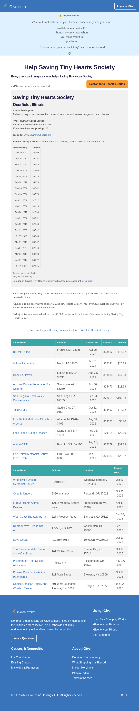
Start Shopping (102, 634)
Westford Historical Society (95, 330)
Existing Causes (21, 662)
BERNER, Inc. (21, 351)
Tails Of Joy (20, 409)
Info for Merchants (83, 667)
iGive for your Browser (106, 624)
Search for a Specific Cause (107, 84)
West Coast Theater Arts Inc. (30, 516)
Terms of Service (82, 678)
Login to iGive (125, 6)
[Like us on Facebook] (127, 695)
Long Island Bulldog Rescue (30, 432)
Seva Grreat (20, 539)
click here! (87, 281)
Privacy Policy (80, 672)
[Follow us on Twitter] (122, 695)
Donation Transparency (86, 657)
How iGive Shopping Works (109, 619)
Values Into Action (24, 363)
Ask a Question (24, 638)
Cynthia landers (22, 493)
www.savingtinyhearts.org (37, 134)
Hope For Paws (22, 375)
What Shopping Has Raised (89, 662)
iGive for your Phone (105, 629)
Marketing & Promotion (25, 667)
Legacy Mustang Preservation (56, 330)
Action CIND (20, 444)
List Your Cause (20, 657)
